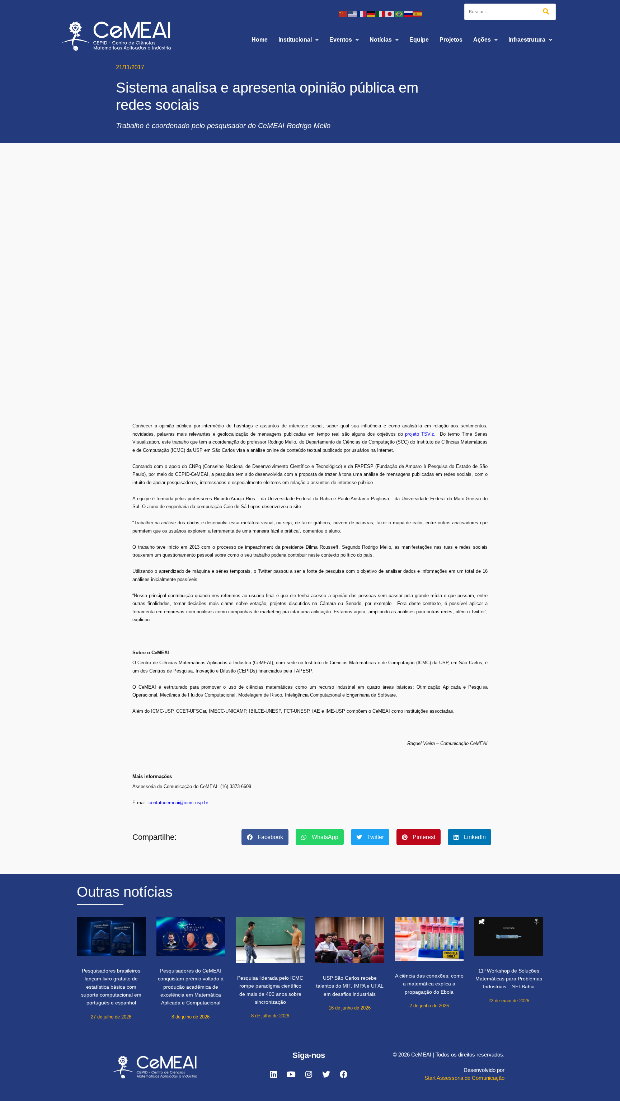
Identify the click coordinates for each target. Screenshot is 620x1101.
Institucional (295, 40)
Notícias (381, 40)
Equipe (419, 40)
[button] (298, 40)
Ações (482, 40)
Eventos (340, 40)
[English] (352, 13)
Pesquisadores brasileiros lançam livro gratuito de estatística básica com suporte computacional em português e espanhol (111, 987)
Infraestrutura (526, 40)
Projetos (451, 40)
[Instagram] (308, 1074)
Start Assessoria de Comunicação (464, 1078)
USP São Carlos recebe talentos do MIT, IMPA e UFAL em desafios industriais (350, 986)
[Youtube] (291, 1074)
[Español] (418, 13)
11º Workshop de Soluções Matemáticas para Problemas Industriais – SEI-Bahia (508, 979)
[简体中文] (343, 13)
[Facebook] (344, 1074)
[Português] (399, 13)
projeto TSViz (419, 434)
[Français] (362, 13)
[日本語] (390, 13)
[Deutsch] (371, 13)
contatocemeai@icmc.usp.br (178, 802)
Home (260, 40)
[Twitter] (326, 1074)
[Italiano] (380, 13)
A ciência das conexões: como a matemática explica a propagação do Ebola (429, 984)
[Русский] (408, 13)
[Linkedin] (273, 1074)
